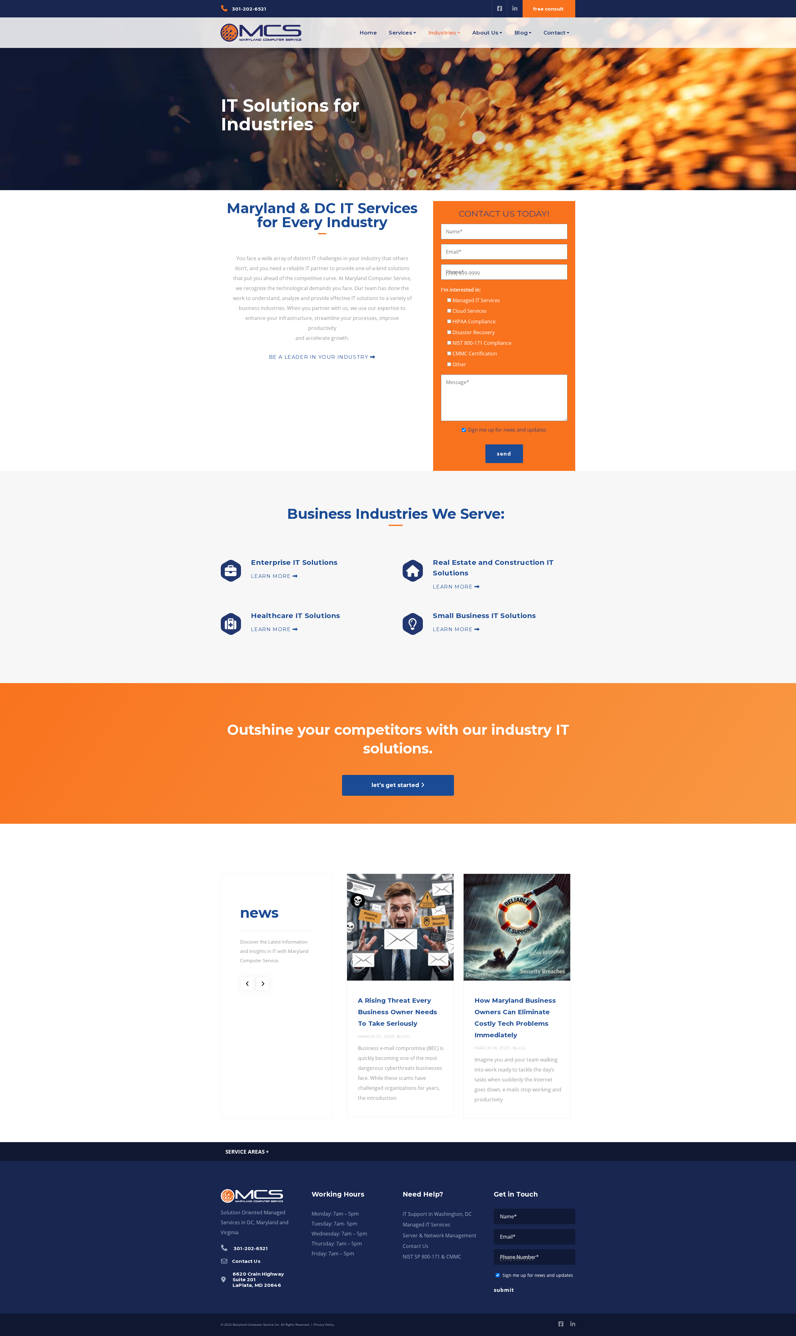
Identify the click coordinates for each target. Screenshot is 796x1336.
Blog (403, 1036)
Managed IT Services (476, 300)
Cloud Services (469, 310)
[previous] (247, 983)
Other (459, 364)
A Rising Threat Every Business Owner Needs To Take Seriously (397, 1011)
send (504, 453)
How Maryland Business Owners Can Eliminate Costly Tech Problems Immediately (515, 1017)
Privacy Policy (324, 1324)
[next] (263, 983)
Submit (504, 1289)
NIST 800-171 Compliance (481, 343)
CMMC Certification (474, 353)
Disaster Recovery (473, 332)
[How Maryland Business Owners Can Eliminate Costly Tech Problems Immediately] (517, 927)
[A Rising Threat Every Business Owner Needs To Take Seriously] (400, 927)
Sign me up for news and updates (507, 429)
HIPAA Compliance (474, 321)
